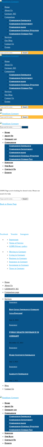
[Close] (1, 120)
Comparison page (12, 292)
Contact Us (9, 44)
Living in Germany (17, 255)
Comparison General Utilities (24, 30)
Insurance (13, 302)
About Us (9, 10)
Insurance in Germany (18, 262)
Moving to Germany (17, 252)
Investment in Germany (19, 265)
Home (7, 7)
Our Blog (8, 40)
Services (8, 37)
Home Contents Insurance (22, 355)
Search (25, 53)
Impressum (13, 239)
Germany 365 (10, 14)
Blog (7, 385)
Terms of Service (16, 243)
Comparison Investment (21, 23)
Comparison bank (17, 27)
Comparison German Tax (21, 33)
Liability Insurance (18, 373)
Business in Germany (18, 258)
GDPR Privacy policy (18, 246)
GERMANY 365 (12, 289)
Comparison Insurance (20, 20)
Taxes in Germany (16, 268)
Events (7, 47)
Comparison (10, 17)
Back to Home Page (8, 204)
